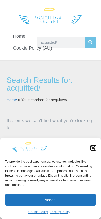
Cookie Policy (38, 212)
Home (19, 36)
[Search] (90, 42)
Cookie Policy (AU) (32, 48)
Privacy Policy (60, 212)
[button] (93, 147)
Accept (50, 199)
